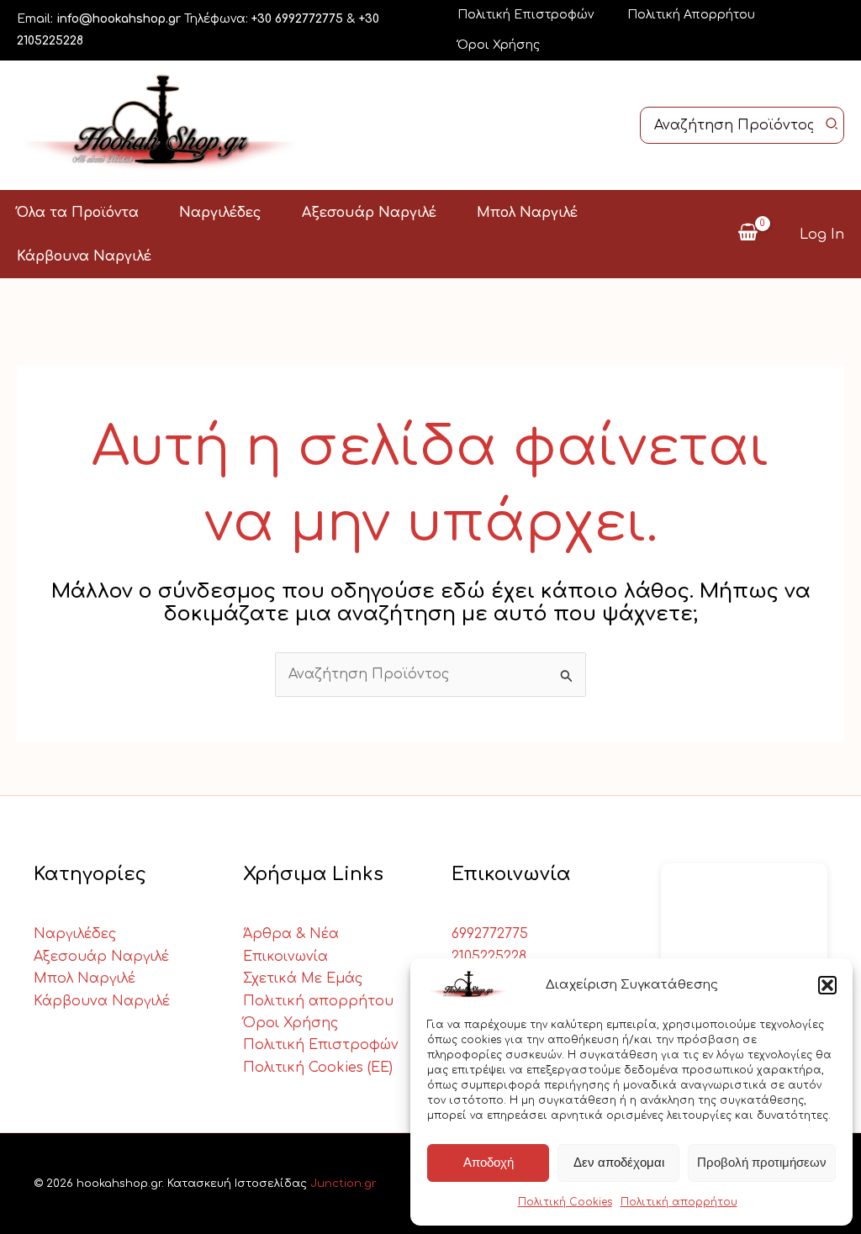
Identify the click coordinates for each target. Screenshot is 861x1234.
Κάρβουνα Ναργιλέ (102, 1001)
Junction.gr (343, 1183)
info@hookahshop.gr (118, 19)
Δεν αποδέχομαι (618, 1162)
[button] (827, 985)
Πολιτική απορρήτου (679, 1202)
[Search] (832, 125)
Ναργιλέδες (75, 933)
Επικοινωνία (285, 956)
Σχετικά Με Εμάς (302, 978)
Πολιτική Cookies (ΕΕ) (318, 1067)
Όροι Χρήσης (498, 45)
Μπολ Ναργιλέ (84, 978)
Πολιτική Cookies (565, 1202)
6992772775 (490, 933)
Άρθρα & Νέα (291, 933)
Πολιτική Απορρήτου (691, 14)
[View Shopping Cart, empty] (747, 234)
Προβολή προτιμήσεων (762, 1162)
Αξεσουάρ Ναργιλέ (101, 956)
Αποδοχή (488, 1162)
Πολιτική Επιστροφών (525, 14)
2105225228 (489, 956)
